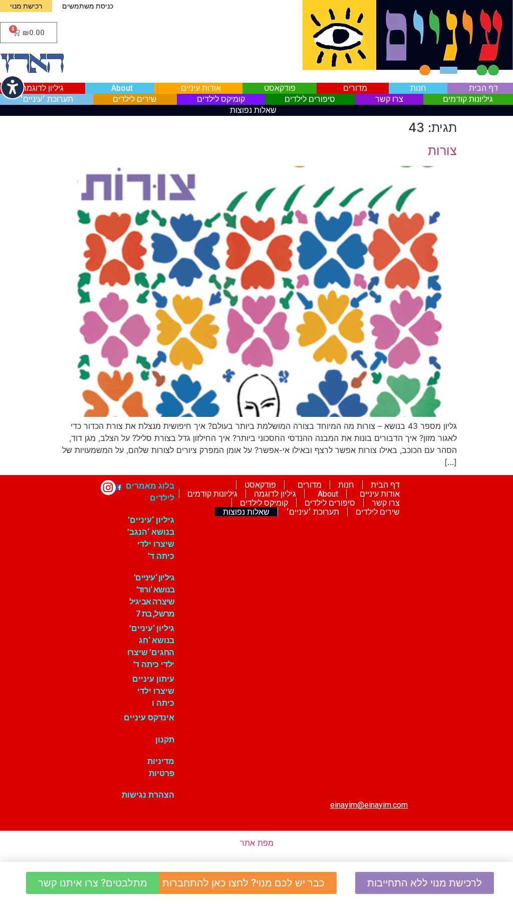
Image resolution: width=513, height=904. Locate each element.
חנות (418, 88)
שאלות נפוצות (253, 110)
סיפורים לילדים (310, 99)
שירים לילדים (135, 99)
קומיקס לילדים (221, 99)
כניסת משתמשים (87, 6)
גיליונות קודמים (468, 99)
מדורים (355, 88)
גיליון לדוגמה (43, 88)
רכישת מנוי (26, 6)
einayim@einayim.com (369, 805)
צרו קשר (389, 99)
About (122, 88)
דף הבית (483, 88)
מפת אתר (257, 843)
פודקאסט (280, 88)
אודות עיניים (201, 88)
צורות (442, 150)
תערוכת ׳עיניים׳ (46, 99)
